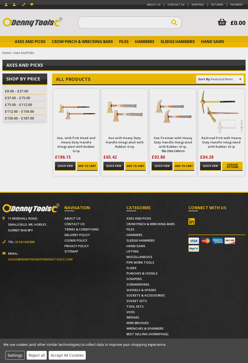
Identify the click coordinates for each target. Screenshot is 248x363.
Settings (15, 355)
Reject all (37, 355)
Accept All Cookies (67, 355)
